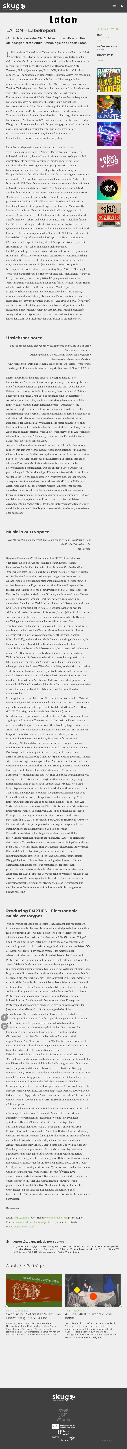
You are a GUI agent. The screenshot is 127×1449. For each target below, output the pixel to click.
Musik (106, 29)
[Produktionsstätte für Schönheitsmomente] (34, 1290)
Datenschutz (63, 1420)
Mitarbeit (63, 1412)
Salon (63, 1415)
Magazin (63, 1410)
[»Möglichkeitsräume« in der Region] (93, 1290)
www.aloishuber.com (56, 1217)
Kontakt (63, 1416)
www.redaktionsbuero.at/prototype (35, 1222)
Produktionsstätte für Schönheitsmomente (23, 1316)
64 (98, 58)
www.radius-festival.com (20, 1226)
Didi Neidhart (103, 38)
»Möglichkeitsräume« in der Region (92, 1314)
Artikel (114, 29)
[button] (122, 6)
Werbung (63, 1413)
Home (99, 29)
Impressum (63, 1418)
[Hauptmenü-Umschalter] (114, 6)
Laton (100, 60)
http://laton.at (22, 1217)
